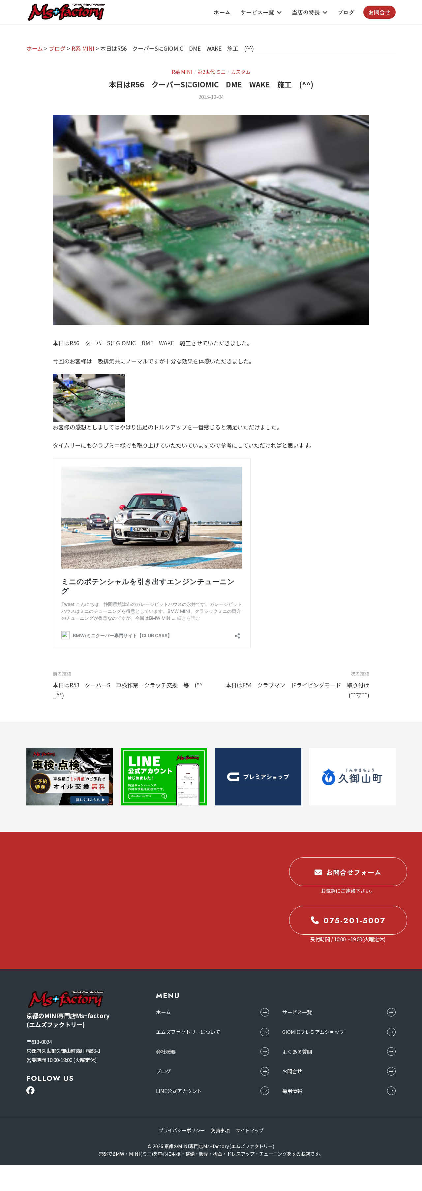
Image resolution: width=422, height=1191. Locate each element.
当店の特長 (306, 12)
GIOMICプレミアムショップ (313, 1031)
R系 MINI (182, 71)
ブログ (346, 12)
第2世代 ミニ (211, 71)
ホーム (222, 12)
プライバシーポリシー (182, 1130)
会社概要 (166, 1051)
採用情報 (292, 1090)
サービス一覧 (257, 12)
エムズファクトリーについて (188, 1031)
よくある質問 (297, 1051)
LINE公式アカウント (179, 1090)
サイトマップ (249, 1130)
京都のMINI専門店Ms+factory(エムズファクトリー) (219, 1146)
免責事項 (220, 1130)
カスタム (241, 71)
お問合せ (379, 12)
